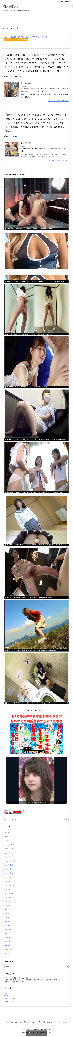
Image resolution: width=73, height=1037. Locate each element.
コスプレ (8, 865)
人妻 (7, 889)
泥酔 (7, 921)
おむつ (7, 853)
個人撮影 (8, 893)
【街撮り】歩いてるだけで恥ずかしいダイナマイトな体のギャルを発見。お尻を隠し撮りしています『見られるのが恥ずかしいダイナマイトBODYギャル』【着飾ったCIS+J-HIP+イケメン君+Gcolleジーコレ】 (35, 123)
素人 (7, 945)
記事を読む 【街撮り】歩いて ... (58, 161)
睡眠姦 (7, 941)
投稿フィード (8, 996)
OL (6, 841)
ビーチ (7, 877)
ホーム (6, 28)
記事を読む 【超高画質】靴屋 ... (58, 101)
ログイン (7, 993)
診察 (7, 953)
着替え (7, 937)
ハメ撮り (8, 869)
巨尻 (6, 909)
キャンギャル (9, 861)
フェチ (7, 881)
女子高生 (8, 905)
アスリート (8, 849)
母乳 (6, 913)
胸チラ (7, 949)
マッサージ (9, 885)
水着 (7, 917)
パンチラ (19, 76)
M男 (6, 837)
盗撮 (7, 933)
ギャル (7, 857)
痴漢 (7, 929)
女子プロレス (9, 897)
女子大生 (8, 901)
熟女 (7, 925)
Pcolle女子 (9, 845)
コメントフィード (9, 998)
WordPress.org (9, 1001)
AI (6, 833)
